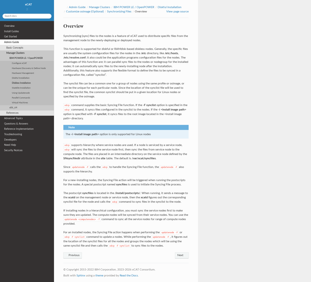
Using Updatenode (21, 93)
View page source (177, 11)
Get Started (10, 36)
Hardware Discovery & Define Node (29, 68)
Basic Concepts (14, 47)
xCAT (28, 4)
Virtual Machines (20, 103)
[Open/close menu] (2, 42)
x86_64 (13, 108)
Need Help (10, 145)
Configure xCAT (19, 63)
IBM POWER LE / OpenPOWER (26, 58)
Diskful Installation (21, 78)
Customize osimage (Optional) (85, 11)
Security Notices (13, 150)
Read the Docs (129, 275)
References (12, 113)
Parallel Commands (21, 98)
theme (99, 275)
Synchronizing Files (119, 11)
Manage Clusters (15, 53)
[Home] (64, 7)
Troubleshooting (13, 134)
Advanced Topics (13, 118)
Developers (10, 139)
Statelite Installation (21, 88)
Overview (9, 26)
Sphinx (80, 275)
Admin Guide (11, 42)
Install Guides (11, 31)
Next (180, 255)
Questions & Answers (16, 123)
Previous (74, 255)
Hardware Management (23, 73)
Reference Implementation (19, 129)
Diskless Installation (21, 83)
